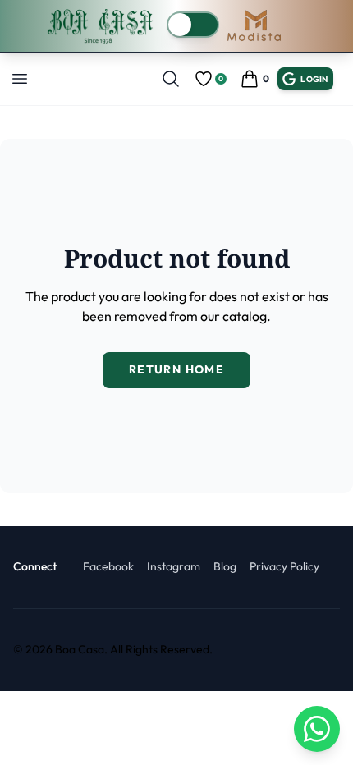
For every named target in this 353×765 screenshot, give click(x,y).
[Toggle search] (171, 79)
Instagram (173, 566)
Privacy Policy (284, 566)
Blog (224, 566)
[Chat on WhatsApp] (317, 729)
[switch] (193, 24)
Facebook (108, 566)
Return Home (176, 369)
